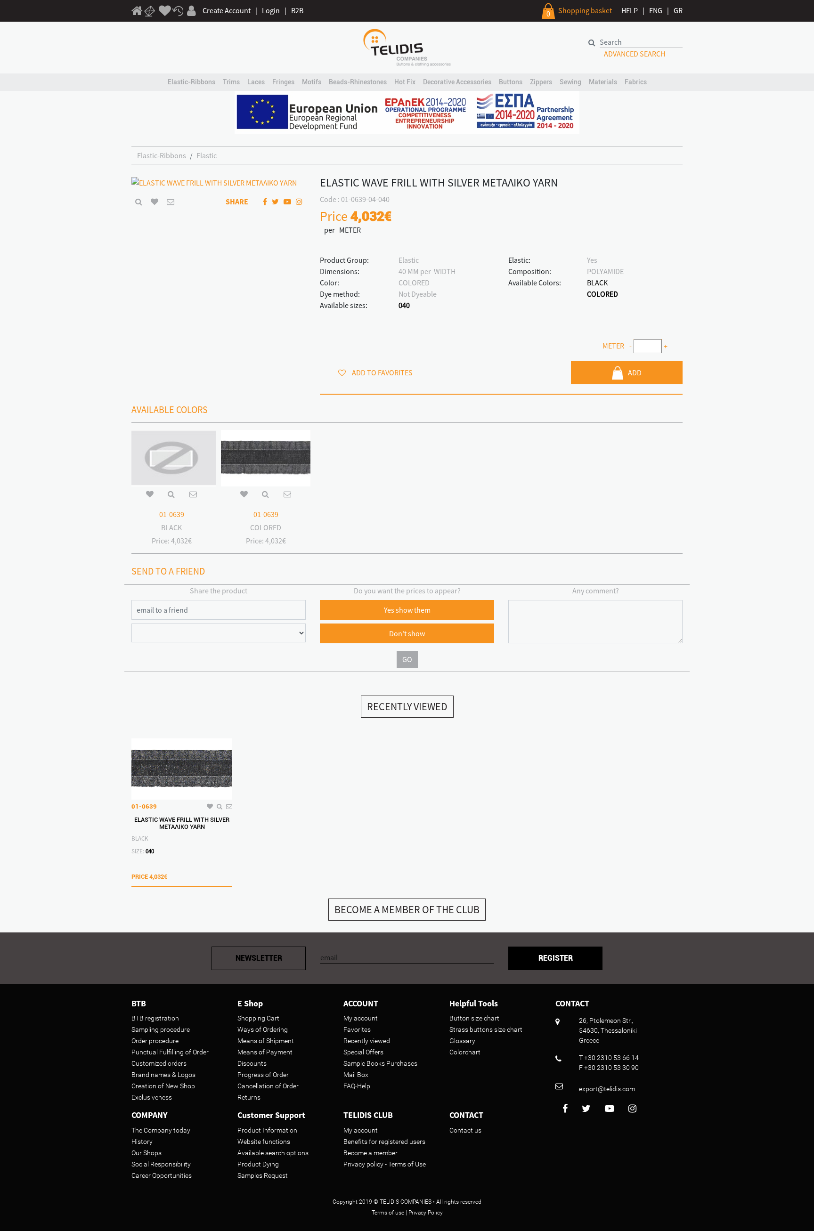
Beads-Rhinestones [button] (358, 82)
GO (407, 659)
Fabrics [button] (636, 82)
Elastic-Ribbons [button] (191, 82)
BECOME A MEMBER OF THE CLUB (407, 909)
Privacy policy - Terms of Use (384, 1164)
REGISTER (555, 958)
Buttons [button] (510, 82)
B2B (297, 10)
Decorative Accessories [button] (457, 82)
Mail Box (355, 1074)
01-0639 (171, 514)
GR (678, 10)
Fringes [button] (283, 82)
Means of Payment (265, 1052)
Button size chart (474, 1018)
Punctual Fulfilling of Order (170, 1052)
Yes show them (407, 610)
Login (271, 10)
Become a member (370, 1153)
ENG (655, 10)
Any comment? (595, 590)
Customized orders (159, 1063)
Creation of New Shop (163, 1086)
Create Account (227, 10)
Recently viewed (366, 1041)
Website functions (263, 1141)
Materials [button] (603, 82)
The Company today (160, 1130)
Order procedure (155, 1041)
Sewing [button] (570, 82)
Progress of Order (263, 1074)
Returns (248, 1097)
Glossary (462, 1041)
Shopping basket (585, 10)
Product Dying (258, 1164)
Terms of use (388, 1212)
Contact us (465, 1130)
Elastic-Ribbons (161, 155)
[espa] (407, 111)
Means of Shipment (265, 1041)
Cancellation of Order (268, 1086)
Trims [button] (231, 82)
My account (360, 1018)
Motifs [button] (311, 82)
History (142, 1141)
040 (404, 305)
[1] (137, 12)
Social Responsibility (161, 1164)
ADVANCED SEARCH (634, 53)
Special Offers (363, 1052)
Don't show (407, 633)
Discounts (252, 1063)
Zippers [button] (541, 82)
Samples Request (262, 1175)
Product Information (267, 1130)
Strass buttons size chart (485, 1029)
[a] (165, 11)
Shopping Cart (258, 1018)
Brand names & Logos (163, 1074)
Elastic (206, 155)
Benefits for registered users (384, 1141)
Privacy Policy (425, 1212)
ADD (635, 372)
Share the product (218, 590)
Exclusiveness (151, 1097)
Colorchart (464, 1052)
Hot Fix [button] (404, 82)
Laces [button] (256, 82)
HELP (629, 10)
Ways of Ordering (262, 1029)
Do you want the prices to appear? (407, 590)
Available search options (273, 1153)
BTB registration (155, 1018)
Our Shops (146, 1153)
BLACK (597, 282)
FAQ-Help (356, 1086)
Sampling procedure (160, 1029)
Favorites (357, 1029)
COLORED (602, 294)
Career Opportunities (161, 1175)
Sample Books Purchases (380, 1063)
